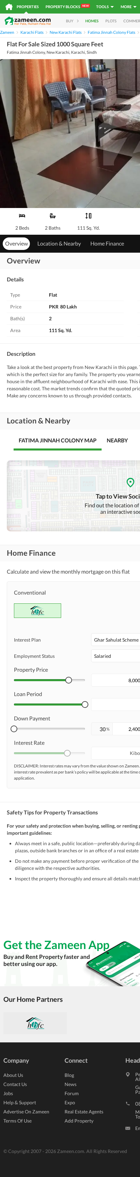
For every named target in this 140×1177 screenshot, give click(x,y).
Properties (28, 6)
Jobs (8, 1093)
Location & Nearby (59, 243)
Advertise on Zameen (26, 1111)
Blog (69, 1075)
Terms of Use (17, 1121)
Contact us (15, 1084)
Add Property (79, 1121)
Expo (70, 1102)
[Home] (9, 6)
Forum (72, 1093)
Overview (16, 243)
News (70, 1084)
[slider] (68, 680)
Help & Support (19, 1102)
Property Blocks (67, 6)
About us (13, 1075)
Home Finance (107, 243)
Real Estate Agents (84, 1111)
